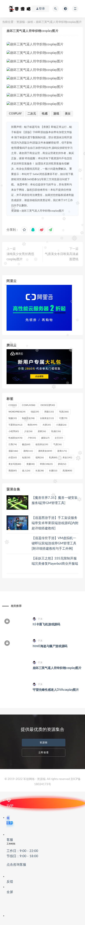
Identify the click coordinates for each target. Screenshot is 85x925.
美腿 (30, 464)
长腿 (53, 471)
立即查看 (43, 752)
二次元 (31, 113)
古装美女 (47, 418)
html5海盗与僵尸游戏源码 (50, 646)
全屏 (10, 892)
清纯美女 (45, 451)
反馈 (10, 881)
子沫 (40, 619)
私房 (53, 458)
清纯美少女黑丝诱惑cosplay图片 (20, 257)
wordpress (17, 412)
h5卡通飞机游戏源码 (46, 624)
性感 (45, 113)
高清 (67, 471)
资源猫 (20, 22)
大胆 (46, 425)
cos (12, 405)
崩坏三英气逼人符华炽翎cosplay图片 (42, 210)
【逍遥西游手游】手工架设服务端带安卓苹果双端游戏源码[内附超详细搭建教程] (55, 523)
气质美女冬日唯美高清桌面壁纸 (61, 257)
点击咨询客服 (16, 864)
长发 (40, 471)
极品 (26, 444)
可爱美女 (15, 425)
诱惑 (12, 471)
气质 (57, 444)
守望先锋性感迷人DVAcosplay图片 (56, 689)
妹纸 (30, 22)
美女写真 (14, 464)
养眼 (49, 412)
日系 (12, 444)
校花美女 (42, 444)
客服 (22, 852)
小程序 (13, 431)
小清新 (61, 425)
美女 (68, 113)
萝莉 (62, 464)
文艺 (59, 438)
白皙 (12, 458)
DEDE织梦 (48, 405)
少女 (28, 431)
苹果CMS (46, 464)
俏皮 (35, 412)
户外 (32, 438)
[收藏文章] (24, 230)
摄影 (45, 438)
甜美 (62, 451)
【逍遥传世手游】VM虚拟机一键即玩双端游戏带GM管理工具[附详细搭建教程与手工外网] (54, 543)
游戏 (56, 113)
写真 (64, 412)
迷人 (26, 471)
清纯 (28, 451)
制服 (12, 418)
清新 (13, 451)
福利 (40, 458)
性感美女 (15, 438)
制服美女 (28, 418)
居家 (42, 431)
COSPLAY (15, 113)
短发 (26, 458)
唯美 (32, 425)
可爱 (63, 418)
